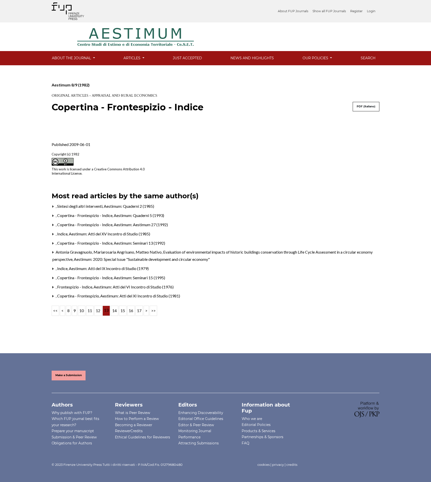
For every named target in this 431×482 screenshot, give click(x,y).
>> (153, 310)
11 (90, 310)
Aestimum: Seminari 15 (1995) (139, 277)
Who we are (252, 419)
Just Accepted (187, 58)
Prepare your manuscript (73, 431)
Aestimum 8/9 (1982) (71, 84)
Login (371, 11)
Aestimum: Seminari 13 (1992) (139, 243)
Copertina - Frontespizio (78, 295)
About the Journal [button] (72, 58)
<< (55, 310)
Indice (62, 233)
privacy (278, 465)
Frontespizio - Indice (75, 286)
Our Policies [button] (316, 58)
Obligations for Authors (72, 443)
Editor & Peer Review (196, 425)
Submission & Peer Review (74, 437)
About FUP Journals (293, 11)
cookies (263, 465)
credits (291, 465)
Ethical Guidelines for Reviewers (142, 437)
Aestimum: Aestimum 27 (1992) (141, 224)
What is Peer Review (132, 413)
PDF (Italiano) (366, 106)
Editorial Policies (256, 425)
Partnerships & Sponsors (262, 437)
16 (131, 310)
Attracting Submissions (198, 443)
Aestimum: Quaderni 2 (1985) (129, 206)
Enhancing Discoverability (200, 413)
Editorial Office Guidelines (200, 419)
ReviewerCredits (129, 431)
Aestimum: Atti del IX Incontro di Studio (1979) (109, 268)
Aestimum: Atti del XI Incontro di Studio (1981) (140, 295)
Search (368, 58)
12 (98, 310)
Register (356, 11)
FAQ (245, 443)
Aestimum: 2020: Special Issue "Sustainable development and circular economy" (142, 259)
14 (114, 310)
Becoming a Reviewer (133, 425)
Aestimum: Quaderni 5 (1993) (139, 215)
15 (122, 310)
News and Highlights (252, 58)
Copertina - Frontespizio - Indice (85, 215)
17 (139, 310)
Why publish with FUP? (72, 413)
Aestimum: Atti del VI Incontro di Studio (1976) (134, 286)
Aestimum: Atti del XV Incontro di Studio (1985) (109, 233)
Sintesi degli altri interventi (80, 206)
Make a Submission (68, 375)
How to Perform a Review (137, 419)
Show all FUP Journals (329, 11)
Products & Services (258, 431)
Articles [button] (132, 58)
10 (81, 310)
